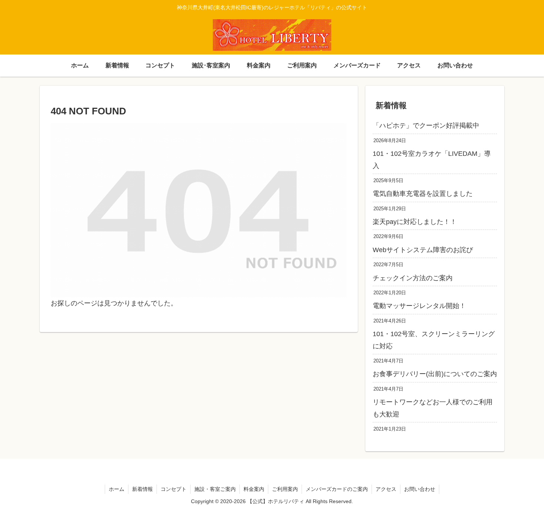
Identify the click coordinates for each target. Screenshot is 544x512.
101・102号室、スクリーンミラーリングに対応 (434, 339)
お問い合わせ (419, 489)
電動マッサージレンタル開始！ (419, 305)
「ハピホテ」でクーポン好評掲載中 (426, 125)
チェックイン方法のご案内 (413, 278)
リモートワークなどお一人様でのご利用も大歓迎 (433, 408)
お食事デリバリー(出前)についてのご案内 (435, 374)
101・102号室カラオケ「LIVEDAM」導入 (432, 159)
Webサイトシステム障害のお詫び (423, 250)
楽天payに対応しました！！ (415, 221)
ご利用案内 (285, 489)
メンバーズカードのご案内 (337, 489)
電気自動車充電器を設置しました (423, 193)
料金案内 (254, 489)
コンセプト (174, 489)
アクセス (386, 489)
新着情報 (142, 489)
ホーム (116, 489)
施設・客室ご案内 (215, 489)
